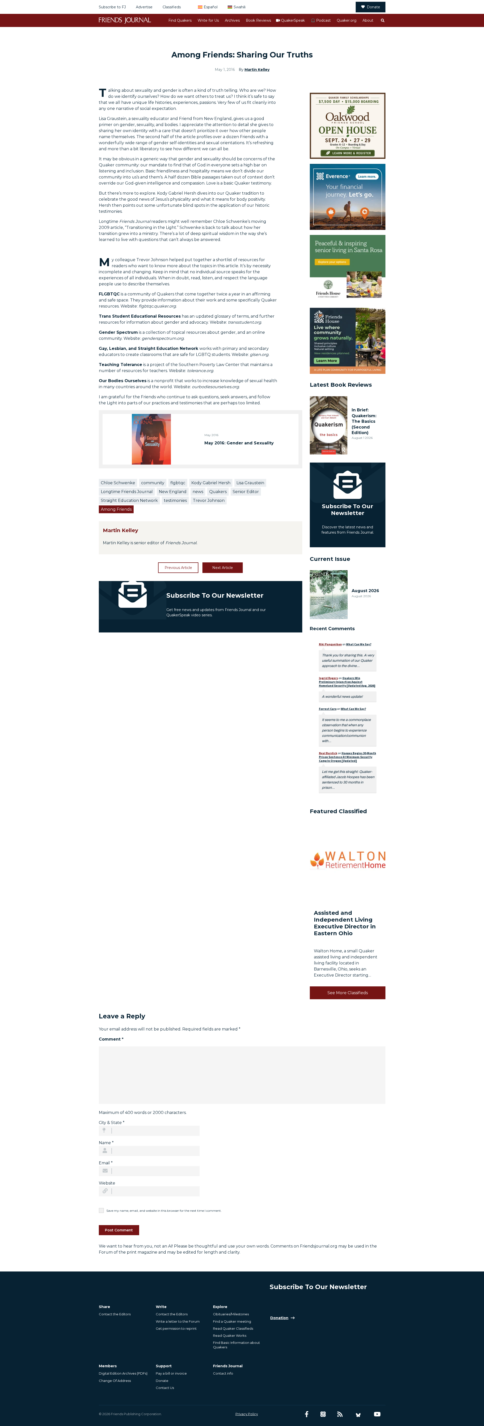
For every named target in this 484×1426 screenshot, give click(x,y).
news (198, 491)
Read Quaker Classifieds (233, 1328)
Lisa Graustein (250, 482)
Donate (373, 7)
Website (107, 1183)
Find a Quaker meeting (232, 1321)
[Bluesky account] (358, 1414)
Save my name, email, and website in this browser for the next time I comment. (164, 1210)
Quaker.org (346, 20)
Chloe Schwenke (118, 482)
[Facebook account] (307, 1414)
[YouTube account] (377, 1414)
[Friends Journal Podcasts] (323, 1414)
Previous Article (178, 567)
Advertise (144, 7)
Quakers (218, 491)
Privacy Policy (246, 1414)
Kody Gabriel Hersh (210, 482)
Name (106, 1142)
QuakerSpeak (293, 20)
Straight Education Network (129, 500)
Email (106, 1163)
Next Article (222, 567)
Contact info (223, 1373)
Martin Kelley (257, 69)
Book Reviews (258, 20)
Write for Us (208, 20)
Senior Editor (246, 491)
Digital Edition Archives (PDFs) (123, 1373)
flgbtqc (177, 482)
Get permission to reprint (176, 1328)
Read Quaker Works (229, 1335)
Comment (111, 1039)
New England (173, 491)
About (367, 20)
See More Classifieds (347, 992)
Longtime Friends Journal (127, 491)
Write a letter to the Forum (178, 1321)
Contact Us (165, 1388)
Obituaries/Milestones (231, 1314)
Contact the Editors (115, 1314)
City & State (112, 1122)
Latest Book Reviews (341, 384)
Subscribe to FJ (112, 7)
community (152, 482)
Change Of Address (115, 1381)
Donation (279, 1318)
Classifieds (172, 7)
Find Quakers (180, 20)
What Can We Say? (358, 644)
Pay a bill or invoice (171, 1373)
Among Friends (116, 509)
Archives (232, 20)
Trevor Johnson (209, 500)
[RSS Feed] (340, 1414)
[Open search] (382, 20)
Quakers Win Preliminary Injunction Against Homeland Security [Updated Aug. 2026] (347, 681)
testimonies (175, 500)
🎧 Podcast (321, 20)
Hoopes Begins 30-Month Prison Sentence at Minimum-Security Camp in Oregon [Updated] (347, 757)
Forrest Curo (328, 709)
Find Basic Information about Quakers (236, 1345)
